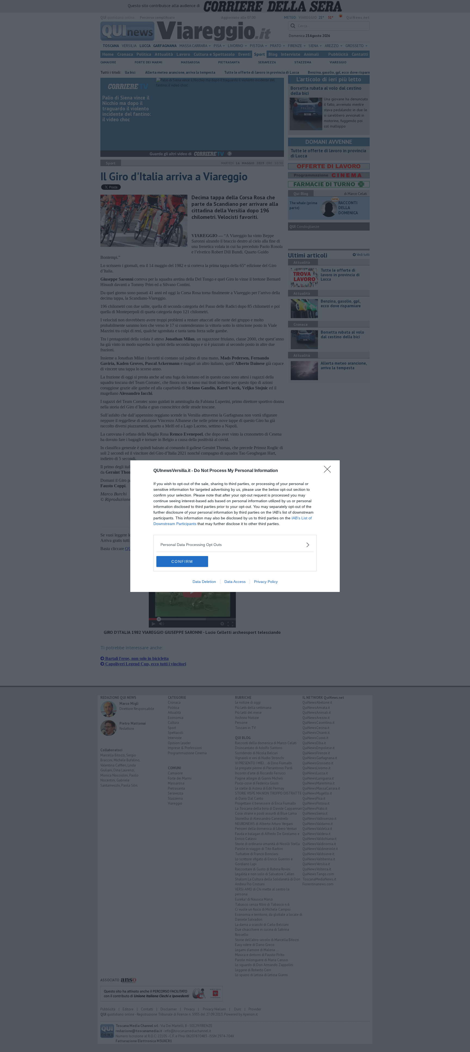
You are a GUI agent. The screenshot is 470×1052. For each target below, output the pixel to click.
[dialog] (235, 526)
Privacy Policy (266, 581)
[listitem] (235, 545)
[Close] (329, 471)
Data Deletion (204, 581)
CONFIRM (182, 561)
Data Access (235, 581)
